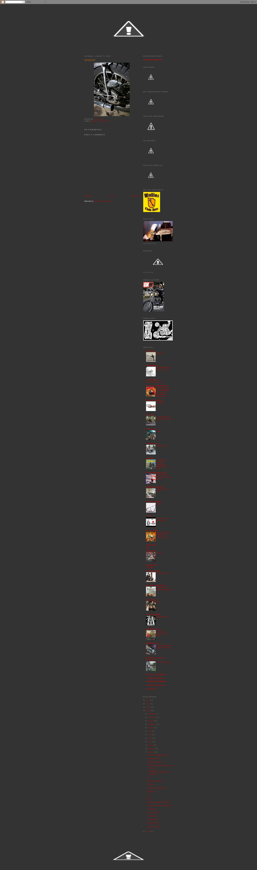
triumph (106, 121)
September (152, 724)
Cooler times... (153, 816)
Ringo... (158, 431)
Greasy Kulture (152, 380)
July (150, 731)
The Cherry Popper (162, 573)
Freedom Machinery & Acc (156, 472)
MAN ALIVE (151, 545)
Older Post (135, 196)
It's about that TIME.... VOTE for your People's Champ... (163, 535)
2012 (148, 703)
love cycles (150, 414)
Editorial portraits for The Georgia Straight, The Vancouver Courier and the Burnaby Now (163, 392)
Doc (149, 777)
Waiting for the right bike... (157, 788)
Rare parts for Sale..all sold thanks (160, 805)
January (151, 752)
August (151, 727)
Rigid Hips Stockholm (154, 487)
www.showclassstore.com (155, 685)
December (152, 713)
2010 (148, 710)
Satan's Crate (151, 688)
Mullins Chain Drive (153, 501)
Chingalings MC (154, 758)
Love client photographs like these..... (161, 633)
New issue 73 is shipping (154, 382)
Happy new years (154, 826)
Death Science (151, 550)
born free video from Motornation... (163, 519)
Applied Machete (152, 628)
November (152, 717)
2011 (148, 707)
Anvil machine (151, 599)
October (151, 720)
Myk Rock (151, 791)
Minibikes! (159, 353)
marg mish (149, 567)
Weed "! (159, 602)
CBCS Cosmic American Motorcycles (155, 658)
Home (112, 196)
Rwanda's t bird (153, 823)
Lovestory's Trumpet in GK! (157, 755)
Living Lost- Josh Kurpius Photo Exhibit (163, 588)
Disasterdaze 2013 (162, 616)
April (150, 741)
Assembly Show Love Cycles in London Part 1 (163, 419)
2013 (148, 700)
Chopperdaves (151, 429)
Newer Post (88, 196)
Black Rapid (160, 402)
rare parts (96, 121)
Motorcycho (150, 350)
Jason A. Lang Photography (156, 385)
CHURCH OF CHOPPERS (156, 681)
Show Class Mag (152, 530)
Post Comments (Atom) (102, 201)
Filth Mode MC (152, 565)
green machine (153, 819)
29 (148, 795)
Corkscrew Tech (153, 812)
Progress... (159, 553)
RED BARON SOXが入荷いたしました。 (163, 368)
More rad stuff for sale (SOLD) (158, 802)
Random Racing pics (155, 762)
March (150, 745)
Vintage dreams (161, 446)
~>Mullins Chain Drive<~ (155, 678)
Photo (148, 547)
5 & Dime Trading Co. (163, 662)
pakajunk (149, 458)
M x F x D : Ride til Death (156, 674)
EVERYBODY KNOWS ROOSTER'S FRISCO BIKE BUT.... (161, 464)
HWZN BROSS (152, 365)
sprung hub (152, 809)
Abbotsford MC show (155, 781)
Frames (158, 504)
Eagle (150, 798)
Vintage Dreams (152, 443)
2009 (148, 831)
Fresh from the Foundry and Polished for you (163, 477)
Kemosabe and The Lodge (156, 585)
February (151, 748)
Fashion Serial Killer (154, 400)
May (150, 738)
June (150, 734)
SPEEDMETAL (152, 643)
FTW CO (151, 784)
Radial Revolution (153, 571)
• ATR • (149, 516)
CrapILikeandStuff (153, 614)
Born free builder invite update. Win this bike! (163, 646)
